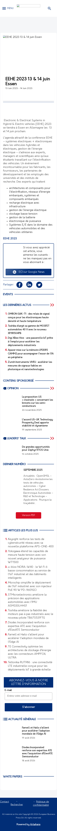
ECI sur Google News (30, 272)
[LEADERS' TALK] (52, 438)
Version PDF (28, 515)
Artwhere (35, 824)
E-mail (8, 690)
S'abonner (28, 707)
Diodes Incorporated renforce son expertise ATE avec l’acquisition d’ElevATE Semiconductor (28, 626)
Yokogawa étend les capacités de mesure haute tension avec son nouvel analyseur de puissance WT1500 (28, 557)
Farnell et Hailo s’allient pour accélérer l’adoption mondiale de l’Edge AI (28, 638)
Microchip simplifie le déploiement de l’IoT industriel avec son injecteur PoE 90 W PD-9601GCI (30, 586)
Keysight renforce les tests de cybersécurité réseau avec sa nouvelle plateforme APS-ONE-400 (31, 543)
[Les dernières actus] (52, 304)
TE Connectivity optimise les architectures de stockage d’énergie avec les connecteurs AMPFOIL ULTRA (29, 652)
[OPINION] (52, 388)
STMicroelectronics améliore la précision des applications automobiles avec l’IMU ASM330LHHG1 (27, 600)
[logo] (28, 8)
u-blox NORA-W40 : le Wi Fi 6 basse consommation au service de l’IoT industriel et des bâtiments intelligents (29, 572)
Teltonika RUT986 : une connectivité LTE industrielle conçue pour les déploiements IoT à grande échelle (30, 666)
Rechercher (17, 805)
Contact (4, 802)
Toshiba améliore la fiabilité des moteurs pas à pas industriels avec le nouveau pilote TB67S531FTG (30, 614)
